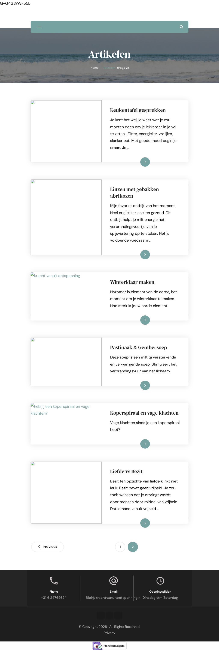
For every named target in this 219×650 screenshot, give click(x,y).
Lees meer (138, 161)
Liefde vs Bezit (126, 471)
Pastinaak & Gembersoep (138, 347)
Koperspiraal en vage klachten (144, 412)
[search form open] (181, 27)
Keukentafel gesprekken (138, 110)
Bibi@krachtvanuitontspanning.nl (113, 597)
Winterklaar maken (132, 282)
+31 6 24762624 (54, 597)
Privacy (109, 633)
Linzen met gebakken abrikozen (134, 192)
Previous (50, 547)
